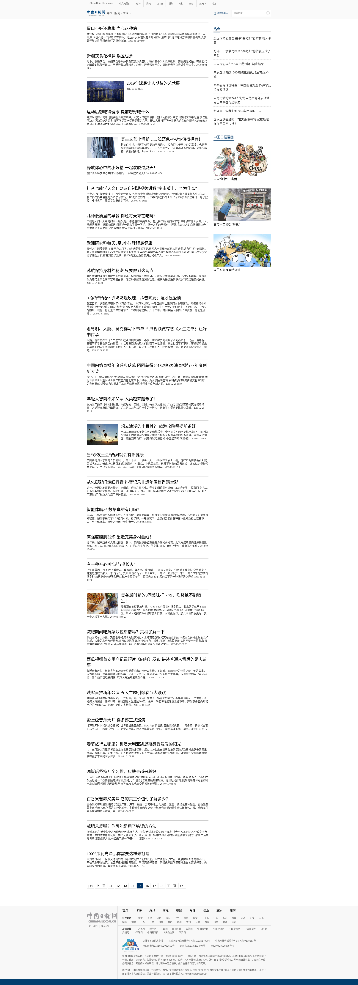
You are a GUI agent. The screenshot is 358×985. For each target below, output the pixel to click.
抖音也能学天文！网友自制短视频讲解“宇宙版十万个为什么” (142, 188)
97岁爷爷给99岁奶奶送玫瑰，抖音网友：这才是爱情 (134, 298)
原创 (191, 3)
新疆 (225, 922)
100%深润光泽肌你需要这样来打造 (118, 853)
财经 (166, 910)
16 (147, 886)
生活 (125, 13)
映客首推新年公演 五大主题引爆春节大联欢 (126, 692)
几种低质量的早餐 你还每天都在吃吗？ (122, 215)
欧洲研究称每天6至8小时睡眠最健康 (119, 243)
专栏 (181, 3)
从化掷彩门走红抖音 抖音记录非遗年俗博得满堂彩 (132, 482)
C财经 (160, 3)
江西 (243, 918)
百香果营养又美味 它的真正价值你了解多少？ (128, 799)
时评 (138, 3)
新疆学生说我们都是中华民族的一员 (237, 111)
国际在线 (176, 929)
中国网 (164, 929)
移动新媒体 (222, 13)
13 (125, 886)
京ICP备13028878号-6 (222, 946)
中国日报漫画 (223, 137)
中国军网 (138, 932)
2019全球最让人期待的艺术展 (153, 83)
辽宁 (177, 918)
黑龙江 (196, 918)
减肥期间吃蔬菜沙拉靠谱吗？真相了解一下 (126, 632)
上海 (206, 918)
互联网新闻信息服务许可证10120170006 (189, 941)
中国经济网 (218, 929)
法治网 (182, 932)
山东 (252, 918)
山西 (168, 918)
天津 (149, 918)
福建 (234, 918)
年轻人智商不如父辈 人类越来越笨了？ (122, 398)
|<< (90, 886)
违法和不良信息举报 (153, 941)
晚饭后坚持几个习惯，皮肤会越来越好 (121, 771)
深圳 (234, 922)
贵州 (188, 922)
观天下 (202, 3)
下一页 (171, 886)
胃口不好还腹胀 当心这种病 (112, 28)
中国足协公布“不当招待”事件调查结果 (238, 64)
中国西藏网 (250, 929)
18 (161, 886)
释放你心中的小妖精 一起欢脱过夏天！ (122, 167)
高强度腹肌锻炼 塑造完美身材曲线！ (120, 537)
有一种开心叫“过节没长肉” (111, 564)
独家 (219, 910)
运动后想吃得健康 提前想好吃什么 (118, 111)
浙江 (225, 918)
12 (118, 886)
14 (132, 886)
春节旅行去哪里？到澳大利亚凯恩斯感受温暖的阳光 (134, 744)
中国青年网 (202, 929)
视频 (171, 3)
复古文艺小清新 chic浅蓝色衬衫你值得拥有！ (162, 139)
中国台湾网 (234, 929)
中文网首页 (124, 3)
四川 (179, 922)
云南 (197, 922)
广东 (143, 922)
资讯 (148, 3)
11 (110, 886)
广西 (152, 922)
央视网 (189, 929)
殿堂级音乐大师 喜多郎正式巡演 (116, 720)
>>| (182, 886)
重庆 (170, 922)
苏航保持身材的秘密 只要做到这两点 (120, 270)
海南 (161, 922)
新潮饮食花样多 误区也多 (110, 56)
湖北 (124, 922)
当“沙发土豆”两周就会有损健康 (115, 454)
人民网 (141, 929)
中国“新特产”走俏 (225, 179)
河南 (261, 918)
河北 (158, 918)
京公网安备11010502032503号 (159, 946)
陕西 (216, 922)
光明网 (125, 932)
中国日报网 (113, 13)
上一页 (100, 886)
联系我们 (105, 926)
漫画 (206, 910)
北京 (140, 918)
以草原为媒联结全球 (226, 270)
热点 (216, 29)
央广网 (264, 929)
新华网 (153, 929)
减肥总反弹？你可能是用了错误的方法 (121, 826)
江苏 (215, 918)
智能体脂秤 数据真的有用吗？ (114, 509)
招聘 (233, 910)
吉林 (186, 918)
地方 (214, 3)
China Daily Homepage (101, 3)
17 (154, 886)
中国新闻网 (152, 932)
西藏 (207, 922)
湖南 (133, 922)
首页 (125, 910)
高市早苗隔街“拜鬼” (226, 224)
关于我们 (93, 926)
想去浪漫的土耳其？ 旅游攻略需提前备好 (158, 426)
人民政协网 (168, 932)
